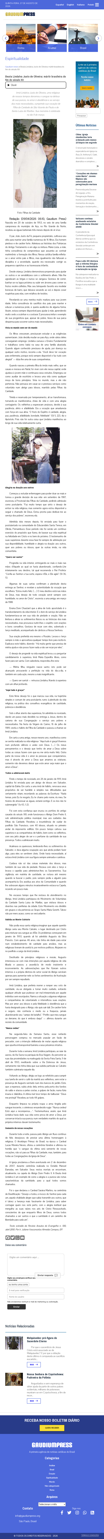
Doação (52, 1474)
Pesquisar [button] (81, 115)
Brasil (52, 1469)
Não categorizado (52, 1486)
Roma (52, 1490)
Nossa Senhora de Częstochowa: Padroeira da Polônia (45, 1376)
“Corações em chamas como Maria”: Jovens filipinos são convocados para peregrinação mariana (86, 179)
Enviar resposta (45, 1275)
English (70, 4)
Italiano (81, 4)
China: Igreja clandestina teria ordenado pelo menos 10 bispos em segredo (86, 138)
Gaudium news (11, 66)
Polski (91, 4)
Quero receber (52, 1428)
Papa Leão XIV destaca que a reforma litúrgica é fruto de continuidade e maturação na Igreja (87, 265)
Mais (32, 1364)
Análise (52, 1465)
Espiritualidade (17, 58)
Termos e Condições (90, 1535)
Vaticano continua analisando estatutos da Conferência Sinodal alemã (87, 222)
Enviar (16, 1306)
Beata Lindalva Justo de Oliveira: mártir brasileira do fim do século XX (35, 78)
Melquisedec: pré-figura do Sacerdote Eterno (42, 1340)
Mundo (52, 1482)
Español (60, 4)
